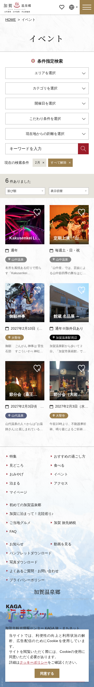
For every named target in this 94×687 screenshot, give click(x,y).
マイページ (61, 3)
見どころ (17, 465)
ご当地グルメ (20, 523)
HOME (10, 20)
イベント (61, 474)
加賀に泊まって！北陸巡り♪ (31, 514)
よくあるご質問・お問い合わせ (34, 571)
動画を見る (62, 544)
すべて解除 (58, 162)
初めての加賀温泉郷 (25, 505)
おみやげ (17, 474)
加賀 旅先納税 (65, 523)
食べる (59, 465)
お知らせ (17, 544)
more (9, 207)
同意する (47, 673)
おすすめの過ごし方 (69, 456)
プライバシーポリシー (27, 580)
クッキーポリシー (34, 662)
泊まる (15, 483)
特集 (13, 456)
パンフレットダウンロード (31, 553)
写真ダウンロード (24, 562)
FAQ (13, 531)
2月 (37, 162)
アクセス (61, 483)
